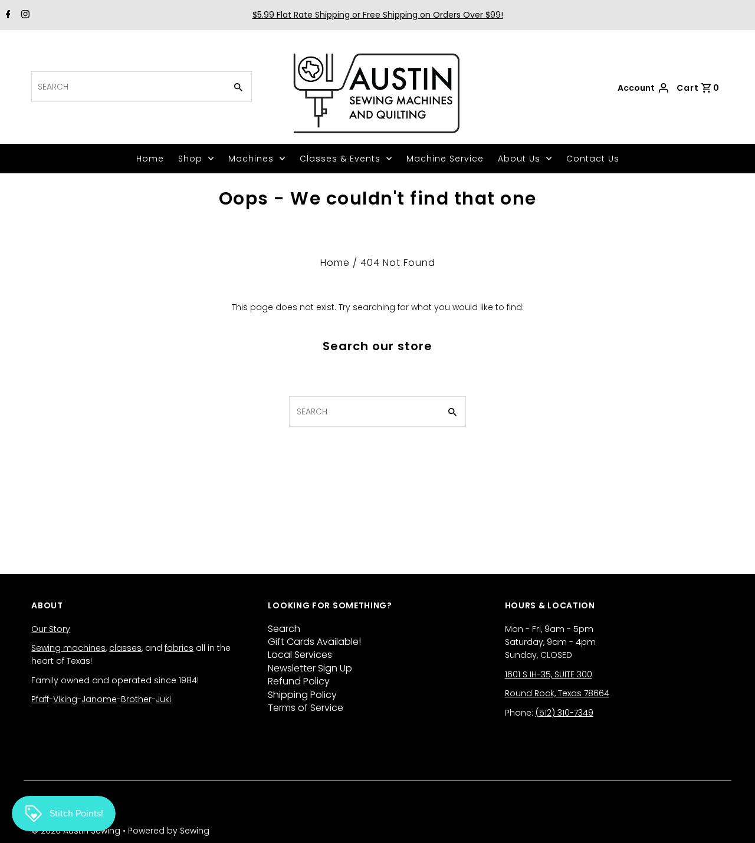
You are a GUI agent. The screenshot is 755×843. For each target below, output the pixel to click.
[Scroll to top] (731, 819)
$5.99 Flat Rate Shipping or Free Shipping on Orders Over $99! (377, 15)
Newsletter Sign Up (310, 668)
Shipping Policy (302, 695)
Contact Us (592, 158)
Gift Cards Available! (314, 641)
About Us (519, 158)
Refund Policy (299, 681)
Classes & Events (340, 158)
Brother (136, 699)
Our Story (50, 629)
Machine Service (445, 158)
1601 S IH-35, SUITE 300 (548, 674)
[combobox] (127, 86)
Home (150, 158)
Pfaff (40, 699)
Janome (99, 699)
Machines (251, 158)
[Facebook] (7, 15)
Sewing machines (68, 648)
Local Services (300, 654)
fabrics (179, 648)
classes (125, 648)
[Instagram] (23, 15)
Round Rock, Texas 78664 (557, 693)
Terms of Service (305, 707)
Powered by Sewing (168, 831)
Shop (190, 158)
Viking (65, 699)
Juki (163, 699)
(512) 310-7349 (564, 713)
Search (284, 628)
